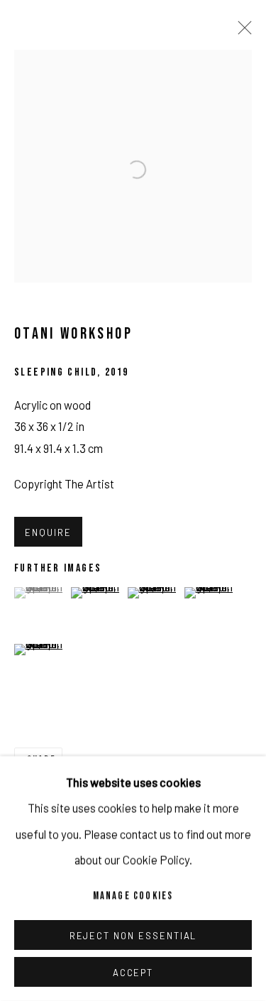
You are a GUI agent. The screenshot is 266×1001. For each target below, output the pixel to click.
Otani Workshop (73, 334)
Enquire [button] (48, 532)
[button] (40, 592)
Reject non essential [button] (133, 935)
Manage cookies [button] (133, 896)
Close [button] (241, 32)
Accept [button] (133, 972)
